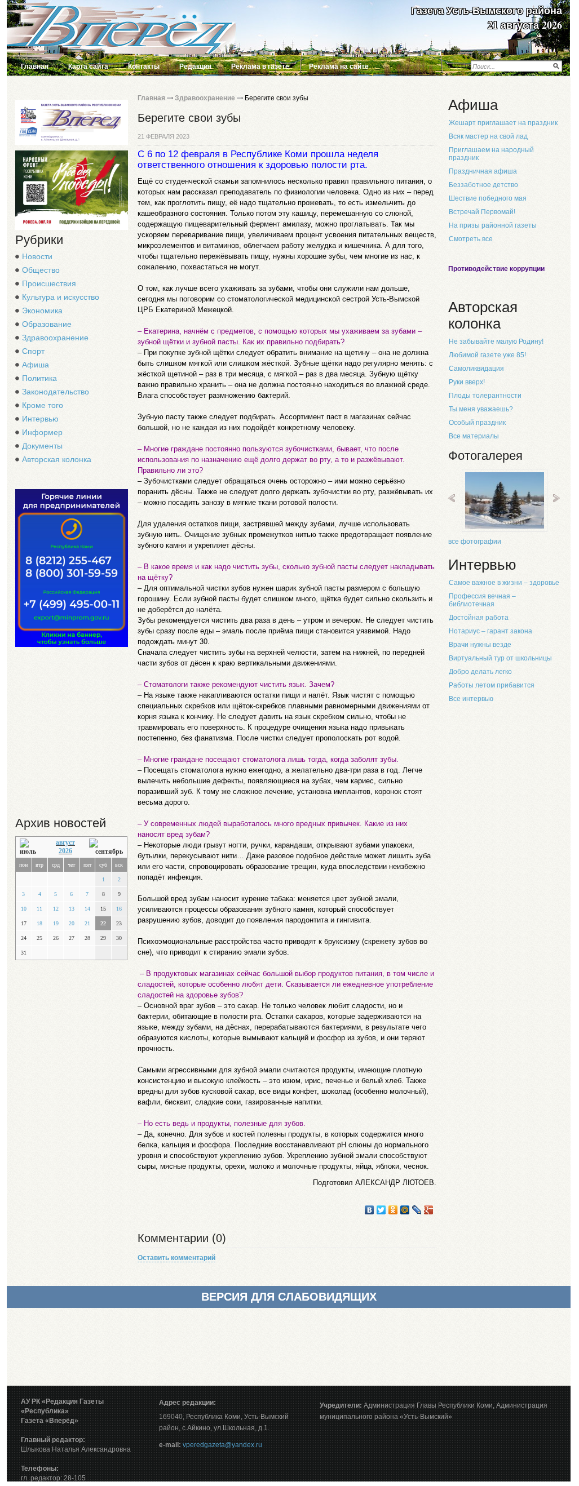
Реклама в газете (260, 66)
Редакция (195, 66)
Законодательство (55, 391)
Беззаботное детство (483, 185)
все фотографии (474, 541)
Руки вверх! (467, 382)
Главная (34, 66)
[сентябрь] (106, 847)
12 (56, 909)
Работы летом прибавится (491, 685)
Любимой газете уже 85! (487, 355)
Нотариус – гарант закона (490, 631)
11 (39, 909)
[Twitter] (381, 1210)
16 (119, 909)
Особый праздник (477, 423)
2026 (65, 851)
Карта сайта (88, 66)
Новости (37, 256)
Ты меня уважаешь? (481, 409)
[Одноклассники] (393, 1210)
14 (87, 909)
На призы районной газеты (493, 225)
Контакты (144, 66)
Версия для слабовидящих (289, 1296)
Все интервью (471, 699)
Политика (39, 378)
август (65, 842)
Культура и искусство (60, 296)
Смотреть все (471, 239)
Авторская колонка (56, 459)
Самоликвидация (476, 368)
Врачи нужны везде (480, 645)
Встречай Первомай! (482, 212)
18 (39, 923)
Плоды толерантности (485, 396)
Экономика (42, 310)
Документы (42, 445)
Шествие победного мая (488, 198)
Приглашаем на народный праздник (491, 154)
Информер (42, 432)
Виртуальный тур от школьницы (500, 658)
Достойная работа (479, 618)
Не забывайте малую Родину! (496, 341)
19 (56, 923)
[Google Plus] (429, 1210)
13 (71, 909)
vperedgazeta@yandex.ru (222, 1445)
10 (23, 909)
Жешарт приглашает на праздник (503, 123)
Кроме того (42, 405)
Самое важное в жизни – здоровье (504, 583)
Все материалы (474, 436)
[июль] (31, 847)
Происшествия (49, 283)
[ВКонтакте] (369, 1210)
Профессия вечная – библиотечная (482, 600)
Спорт (33, 351)
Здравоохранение (55, 337)
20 (71, 923)
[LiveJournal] (417, 1210)
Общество (41, 269)
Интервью (40, 418)
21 (87, 923)
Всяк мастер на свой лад (488, 136)
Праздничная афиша (483, 171)
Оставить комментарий (176, 1258)
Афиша (35, 364)
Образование (47, 324)
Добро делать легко (480, 672)
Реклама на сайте (339, 66)
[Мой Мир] (405, 1210)
